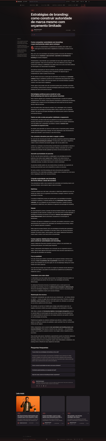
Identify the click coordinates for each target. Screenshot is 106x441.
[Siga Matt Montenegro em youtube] (43, 386)
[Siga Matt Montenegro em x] (41, 386)
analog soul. (29, 439)
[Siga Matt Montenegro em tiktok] (46, 386)
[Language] (86, 1)
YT (79, 439)
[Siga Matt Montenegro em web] (37, 386)
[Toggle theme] (89, 1)
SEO (32, 10)
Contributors (62, 439)
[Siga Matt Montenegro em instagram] (39, 386)
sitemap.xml (28, 436)
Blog (58, 439)
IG (74, 439)
